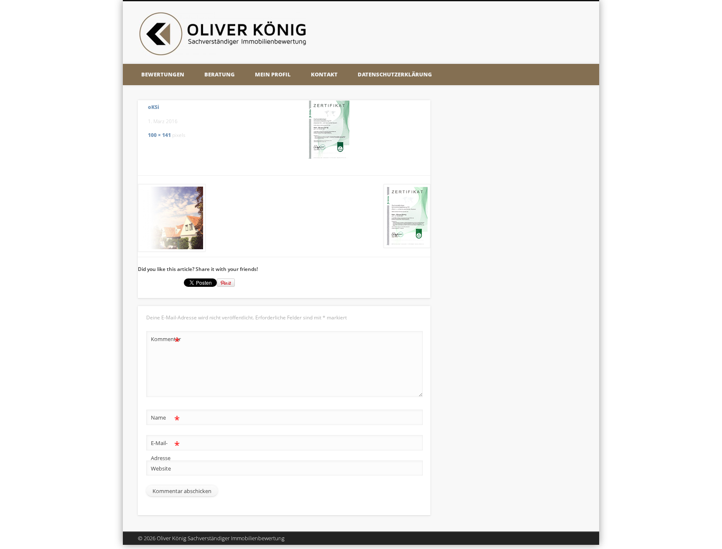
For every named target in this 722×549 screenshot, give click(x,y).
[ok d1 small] (328, 129)
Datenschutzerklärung (395, 74)
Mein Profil (273, 74)
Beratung (219, 74)
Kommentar (165, 340)
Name (165, 418)
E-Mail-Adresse (165, 450)
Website (161, 468)
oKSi (153, 107)
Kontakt (324, 74)
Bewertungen (162, 74)
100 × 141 (159, 135)
